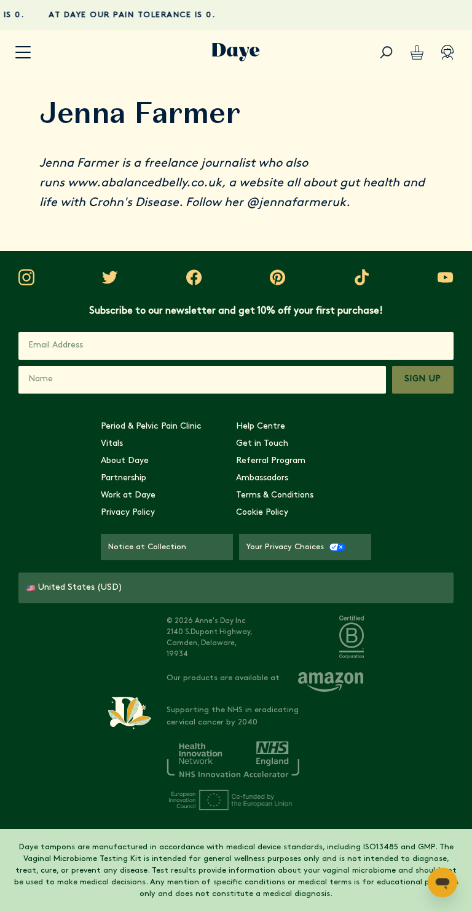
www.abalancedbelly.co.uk (145, 183)
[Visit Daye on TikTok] (362, 277)
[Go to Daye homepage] (236, 52)
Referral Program (270, 461)
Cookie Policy (262, 512)
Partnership (123, 478)
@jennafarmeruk (296, 203)
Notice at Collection (147, 547)
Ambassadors (262, 478)
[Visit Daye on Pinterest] (278, 277)
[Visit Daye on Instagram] (26, 277)
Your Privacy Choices (285, 547)
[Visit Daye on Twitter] (110, 277)
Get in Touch (262, 443)
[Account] (447, 52)
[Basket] (416, 52)
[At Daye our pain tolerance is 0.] (236, 15)
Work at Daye (128, 495)
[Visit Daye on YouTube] (446, 277)
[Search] (386, 52)
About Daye (125, 461)
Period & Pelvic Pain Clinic (151, 426)
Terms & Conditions (274, 495)
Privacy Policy (128, 512)
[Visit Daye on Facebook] (194, 277)
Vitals (112, 443)
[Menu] (23, 52)
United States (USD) (80, 587)
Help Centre (260, 426)
